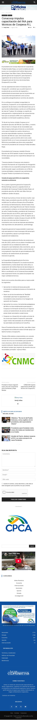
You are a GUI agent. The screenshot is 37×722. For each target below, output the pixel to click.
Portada (10, 15)
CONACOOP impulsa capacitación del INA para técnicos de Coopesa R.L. (28, 386)
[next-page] (19, 444)
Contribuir (16, 713)
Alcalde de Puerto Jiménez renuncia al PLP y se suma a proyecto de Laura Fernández (23, 438)
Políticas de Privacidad (8, 655)
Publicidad (5, 658)
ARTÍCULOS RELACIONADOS (12, 411)
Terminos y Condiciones (8, 653)
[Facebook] (11, 706)
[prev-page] (17, 444)
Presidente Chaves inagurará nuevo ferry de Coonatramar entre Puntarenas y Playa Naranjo (10, 387)
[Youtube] (25, 706)
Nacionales (8, 12)
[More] (24, 31)
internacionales (19, 585)
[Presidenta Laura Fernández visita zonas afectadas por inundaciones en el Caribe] (6, 430)
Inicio (3, 12)
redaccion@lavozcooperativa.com (25, 695)
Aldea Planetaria (19, 580)
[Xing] (18, 404)
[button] (3, 2)
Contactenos (24, 713)
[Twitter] (21, 706)
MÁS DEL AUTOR (8, 413)
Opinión (19, 591)
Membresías (5, 660)
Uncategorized (19, 596)
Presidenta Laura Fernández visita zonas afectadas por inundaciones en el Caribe (22, 430)
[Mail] (16, 706)
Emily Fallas (6, 27)
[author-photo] (18, 397)
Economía (19, 583)
